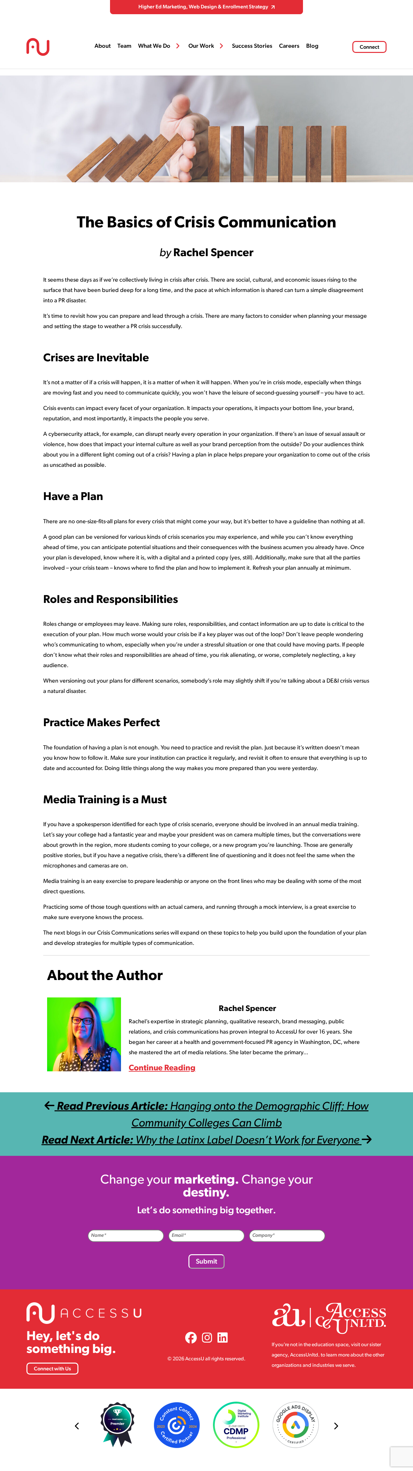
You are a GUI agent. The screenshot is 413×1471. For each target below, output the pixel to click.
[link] (191, 1339)
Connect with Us (52, 1369)
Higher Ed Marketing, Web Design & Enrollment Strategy (203, 7)
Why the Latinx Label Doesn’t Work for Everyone (202, 1140)
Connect (369, 47)
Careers (289, 46)
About (103, 46)
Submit (206, 1261)
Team (124, 46)
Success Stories (252, 46)
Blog (312, 46)
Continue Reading (162, 1068)
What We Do (154, 46)
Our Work (201, 46)
